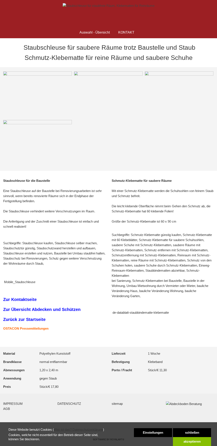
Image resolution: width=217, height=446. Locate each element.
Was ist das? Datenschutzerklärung (78, 429)
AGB (6, 409)
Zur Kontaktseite (20, 299)
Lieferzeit (118, 353)
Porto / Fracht (122, 370)
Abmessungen (14, 370)
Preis (7, 386)
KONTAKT (126, 32)
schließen (192, 432)
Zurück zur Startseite (24, 319)
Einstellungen (153, 432)
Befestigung (121, 362)
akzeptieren (192, 441)
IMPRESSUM (13, 403)
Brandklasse (12, 362)
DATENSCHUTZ (69, 403)
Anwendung (12, 378)
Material (9, 353)
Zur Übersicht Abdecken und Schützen (42, 309)
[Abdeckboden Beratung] (184, 403)
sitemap (117, 403)
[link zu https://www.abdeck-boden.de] (108, 5)
